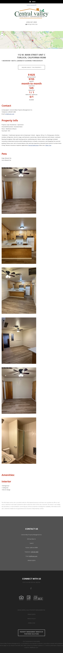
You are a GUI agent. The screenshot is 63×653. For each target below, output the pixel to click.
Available (31, 99)
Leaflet (49, 48)
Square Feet (31, 90)
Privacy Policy (32, 618)
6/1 (31, 97)
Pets (4, 154)
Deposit (31, 81)
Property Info (10, 120)
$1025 (31, 75)
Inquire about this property (31, 67)
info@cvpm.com (9, 114)
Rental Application (33, 145)
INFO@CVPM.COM (32, 24)
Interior (6, 481)
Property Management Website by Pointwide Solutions (31, 633)
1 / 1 (31, 92)
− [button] (2, 35)
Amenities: (8, 475)
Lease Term (31, 85)
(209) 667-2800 (31, 22)
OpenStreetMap (55, 48)
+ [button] (2, 33)
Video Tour (48, 145)
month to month (31, 83)
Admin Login (31, 623)
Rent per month (31, 77)
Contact (6, 105)
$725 (31, 79)
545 (31, 88)
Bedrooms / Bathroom (31, 94)
